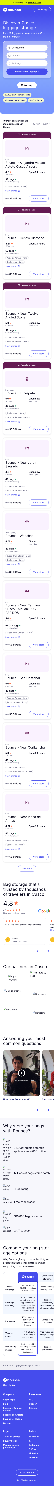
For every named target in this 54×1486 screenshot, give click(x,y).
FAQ (31, 1399)
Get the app (9, 1399)
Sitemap (33, 1408)
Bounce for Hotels (12, 1419)
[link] (42, 9)
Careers (7, 1423)
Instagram (34, 1445)
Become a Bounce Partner (12, 1409)
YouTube (33, 1457)
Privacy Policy (10, 1441)
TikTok (32, 1449)
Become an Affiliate (13, 1414)
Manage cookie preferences (11, 1446)
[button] (27, 72)
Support (33, 1404)
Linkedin (33, 1453)
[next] (48, 951)
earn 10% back (34, 3)
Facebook (34, 1436)
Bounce (7, 1365)
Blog (5, 1404)
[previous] (38, 951)
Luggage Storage (22, 1365)
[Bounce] (12, 10)
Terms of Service (11, 1436)
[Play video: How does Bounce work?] (21, 1073)
